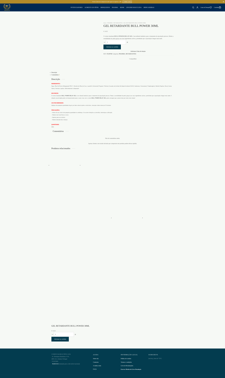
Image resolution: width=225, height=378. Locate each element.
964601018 (55, 364)
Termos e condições (126, 362)
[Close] (223, 1)
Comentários (55, 75)
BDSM (122, 7)
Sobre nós (96, 358)
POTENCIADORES (77, 7)
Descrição (54, 72)
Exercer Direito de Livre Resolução (131, 369)
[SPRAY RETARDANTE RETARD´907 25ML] (158, 218)
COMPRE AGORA (127, 1)
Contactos (96, 362)
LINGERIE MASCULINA (134, 7)
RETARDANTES (118, 23)
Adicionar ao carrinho (112, 47)
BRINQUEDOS (105, 7)
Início (104, 23)
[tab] (112, 72)
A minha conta (97, 365)
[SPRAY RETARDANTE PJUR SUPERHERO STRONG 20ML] (127, 218)
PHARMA (115, 7)
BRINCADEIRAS (149, 7)
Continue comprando (197, 18)
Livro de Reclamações (127, 365)
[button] (60, 207)
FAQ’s (95, 369)
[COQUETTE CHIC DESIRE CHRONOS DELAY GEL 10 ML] (64, 165)
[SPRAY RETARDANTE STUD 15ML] (96, 165)
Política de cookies (126, 358)
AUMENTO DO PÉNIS (92, 7)
